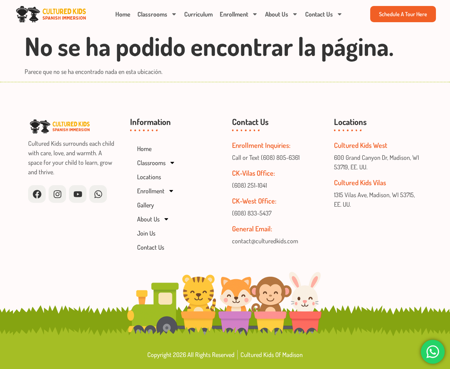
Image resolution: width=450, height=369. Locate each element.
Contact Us (319, 14)
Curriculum (198, 14)
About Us (276, 14)
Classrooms (152, 14)
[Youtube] (77, 194)
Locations (149, 177)
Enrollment (234, 14)
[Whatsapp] (98, 194)
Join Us (146, 233)
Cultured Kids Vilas (360, 182)
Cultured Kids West (360, 145)
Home (122, 14)
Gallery (145, 205)
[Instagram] (57, 194)
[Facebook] (37, 194)
